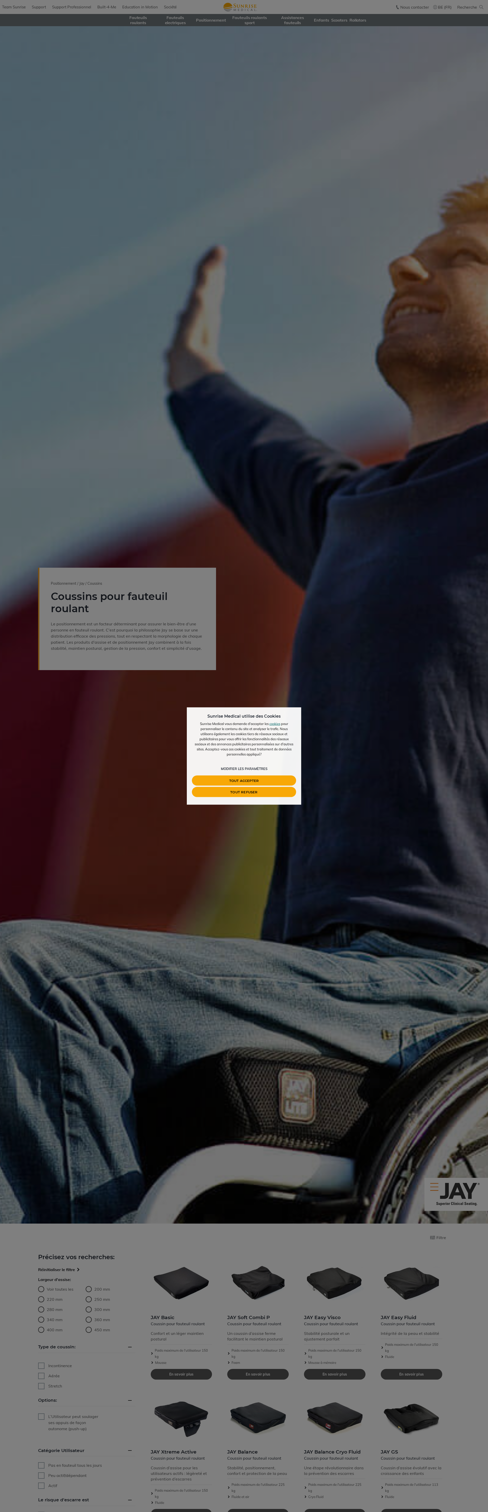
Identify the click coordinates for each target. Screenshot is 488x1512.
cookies (274, 724)
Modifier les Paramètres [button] (244, 769)
